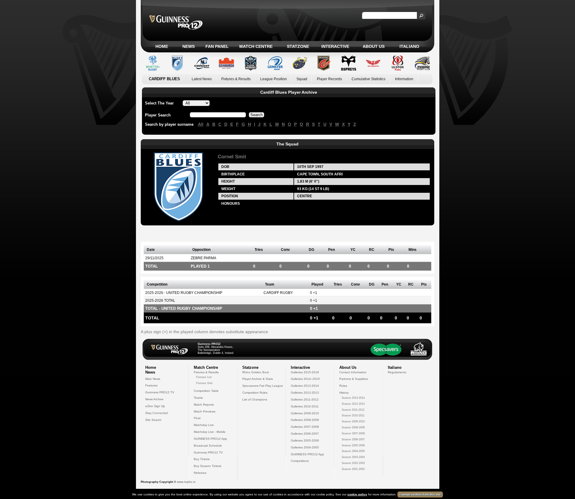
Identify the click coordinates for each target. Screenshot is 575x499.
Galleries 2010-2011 (305, 406)
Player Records (329, 79)
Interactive (335, 46)
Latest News (202, 79)
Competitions (300, 460)
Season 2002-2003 (353, 463)
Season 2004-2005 (353, 451)
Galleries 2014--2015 (305, 378)
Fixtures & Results (236, 79)
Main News (152, 378)
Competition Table (206, 390)
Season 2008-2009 (353, 427)
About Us (374, 46)
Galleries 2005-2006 (305, 440)
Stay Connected (156, 413)
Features (151, 385)
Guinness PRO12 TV (159, 392)
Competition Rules (254, 392)
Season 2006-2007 (353, 439)
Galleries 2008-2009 (305, 419)
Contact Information (353, 372)
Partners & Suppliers (353, 378)
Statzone (298, 46)
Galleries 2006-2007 (305, 433)
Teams (198, 397)
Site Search (153, 419)
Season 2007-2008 (353, 433)
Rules (343, 385)
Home (161, 46)
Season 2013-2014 (353, 397)
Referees (200, 472)
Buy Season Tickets (207, 466)
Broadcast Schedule (208, 445)
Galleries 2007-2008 (305, 426)
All (200, 124)
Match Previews (204, 411)
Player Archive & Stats (257, 378)
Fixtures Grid (204, 383)
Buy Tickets (202, 459)
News (188, 46)
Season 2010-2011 (353, 415)
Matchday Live (204, 425)
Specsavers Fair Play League (262, 385)
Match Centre (256, 46)
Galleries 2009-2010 (305, 413)
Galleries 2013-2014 (305, 385)
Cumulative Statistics (368, 79)
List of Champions (254, 399)
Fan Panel (217, 46)
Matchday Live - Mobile (210, 431)
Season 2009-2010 (353, 421)
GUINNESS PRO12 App (210, 438)
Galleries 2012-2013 (305, 392)
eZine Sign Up (155, 406)
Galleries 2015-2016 (305, 372)
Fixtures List (204, 377)
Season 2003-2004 (353, 457)
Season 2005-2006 (353, 445)
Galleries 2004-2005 (305, 447)
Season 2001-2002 (353, 469)
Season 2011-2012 (353, 409)
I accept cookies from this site (420, 494)
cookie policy (357, 494)
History (344, 392)
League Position (273, 79)
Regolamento (397, 372)
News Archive (154, 399)
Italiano (409, 46)
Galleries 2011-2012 (305, 399)
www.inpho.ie (186, 481)
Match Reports (204, 404)
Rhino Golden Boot (255, 372)
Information (404, 79)
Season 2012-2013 (353, 403)
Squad (301, 79)
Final (197, 418)
